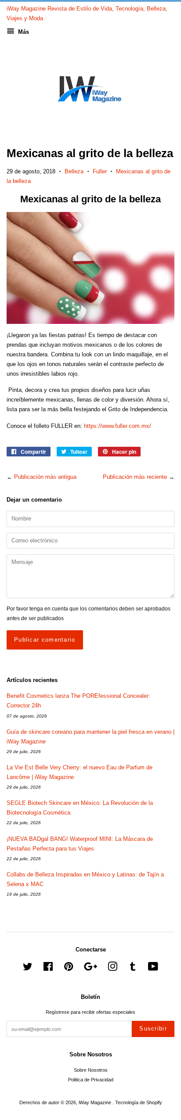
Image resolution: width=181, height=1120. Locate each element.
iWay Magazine (95, 1102)
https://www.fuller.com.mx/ (117, 426)
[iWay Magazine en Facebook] (48, 968)
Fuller (100, 171)
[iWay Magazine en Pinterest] (68, 968)
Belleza (74, 171)
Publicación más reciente (135, 477)
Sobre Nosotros (91, 1070)
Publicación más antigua (45, 477)
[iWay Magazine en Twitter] (28, 968)
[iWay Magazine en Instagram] (112, 968)
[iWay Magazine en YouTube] (153, 968)
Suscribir (153, 1028)
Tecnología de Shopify (138, 1102)
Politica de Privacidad (90, 1079)
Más (22, 32)
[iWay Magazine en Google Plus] (90, 968)
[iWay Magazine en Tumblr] (133, 968)
